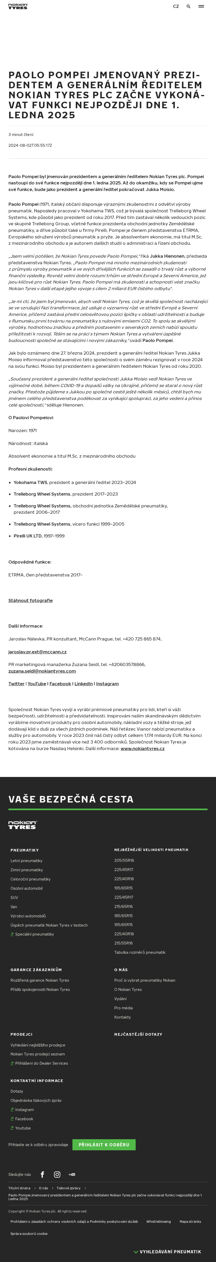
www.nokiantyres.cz (143, 748)
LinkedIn (84, 683)
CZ (176, 6)
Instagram (107, 683)
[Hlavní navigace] (201, 6)
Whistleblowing (158, 1222)
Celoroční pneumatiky (31, 879)
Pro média (123, 1008)
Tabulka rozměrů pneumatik (139, 952)
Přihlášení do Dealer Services (41, 1063)
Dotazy (17, 1091)
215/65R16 (123, 906)
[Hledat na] (188, 6)
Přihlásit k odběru (104, 1144)
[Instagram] (57, 1174)
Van (14, 906)
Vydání (120, 998)
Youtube (23, 1128)
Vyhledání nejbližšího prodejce (38, 1045)
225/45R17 (123, 869)
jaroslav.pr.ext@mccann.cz (37, 651)
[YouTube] (72, 1174)
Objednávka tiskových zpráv (36, 1100)
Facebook (60, 683)
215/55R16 (123, 943)
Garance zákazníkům (36, 969)
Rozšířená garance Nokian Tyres (40, 980)
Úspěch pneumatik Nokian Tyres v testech (49, 925)
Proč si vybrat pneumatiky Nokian (144, 980)
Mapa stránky (190, 1222)
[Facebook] (42, 1174)
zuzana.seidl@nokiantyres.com (42, 671)
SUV (14, 897)
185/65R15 (123, 915)
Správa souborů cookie (29, 1234)
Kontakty (122, 1017)
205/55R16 (124, 860)
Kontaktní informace (37, 1080)
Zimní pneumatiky (27, 870)
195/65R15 (123, 888)
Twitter (16, 683)
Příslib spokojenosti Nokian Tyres (40, 989)
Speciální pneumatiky (34, 934)
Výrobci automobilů (28, 916)
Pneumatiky (25, 850)
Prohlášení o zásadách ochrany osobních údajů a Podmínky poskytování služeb (74, 1222)
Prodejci (21, 1034)
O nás (121, 969)
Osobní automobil (26, 888)
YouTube (37, 683)
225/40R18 (124, 879)
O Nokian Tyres (128, 989)
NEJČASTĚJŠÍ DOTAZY (138, 1034)
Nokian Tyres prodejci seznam (38, 1054)
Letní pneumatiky (26, 860)
